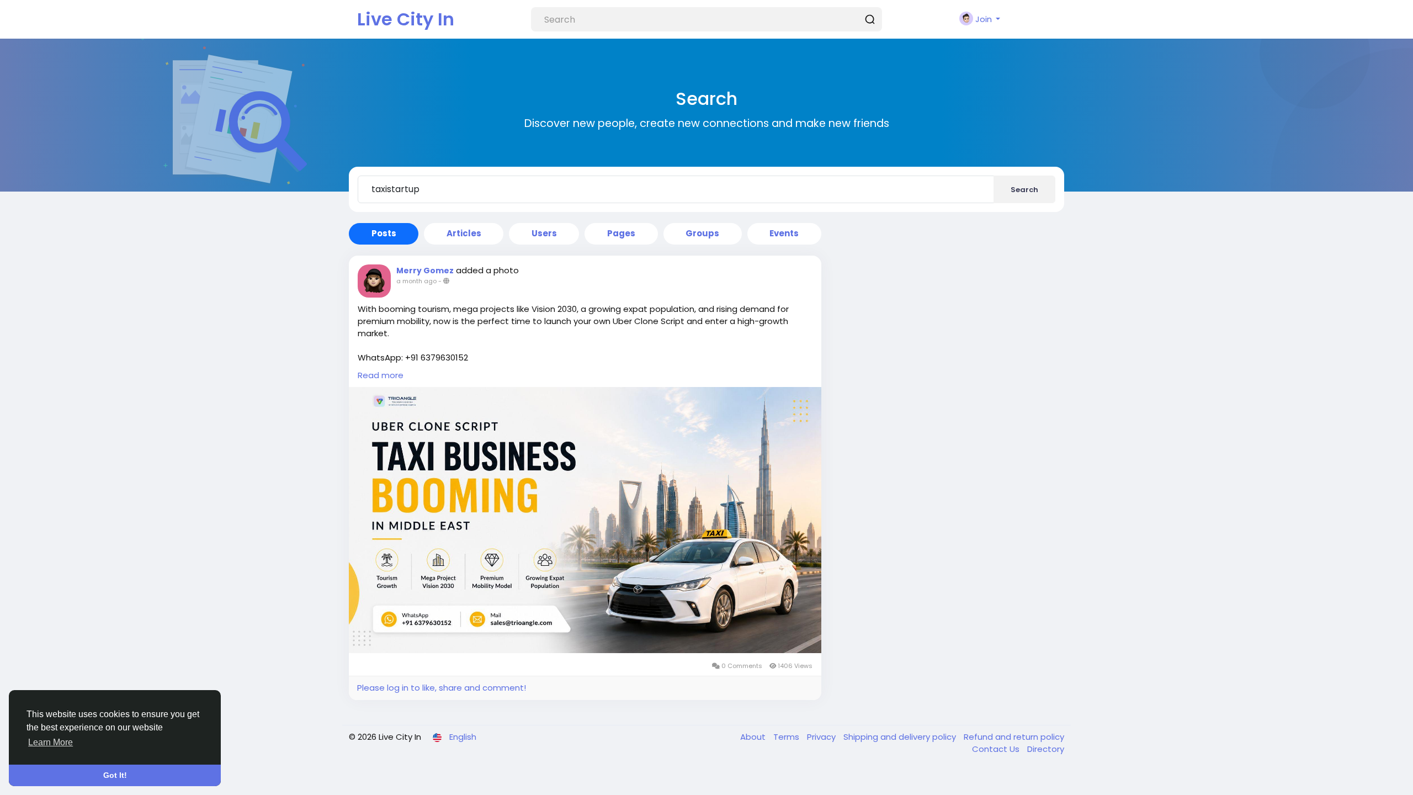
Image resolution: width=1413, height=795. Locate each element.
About (754, 737)
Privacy (822, 737)
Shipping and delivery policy (900, 737)
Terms (787, 737)
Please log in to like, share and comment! (441, 687)
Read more (380, 375)
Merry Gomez (425, 270)
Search (1024, 189)
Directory (1045, 749)
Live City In (405, 19)
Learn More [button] (50, 742)
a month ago (416, 281)
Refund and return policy (1014, 737)
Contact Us (997, 749)
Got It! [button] (115, 775)
